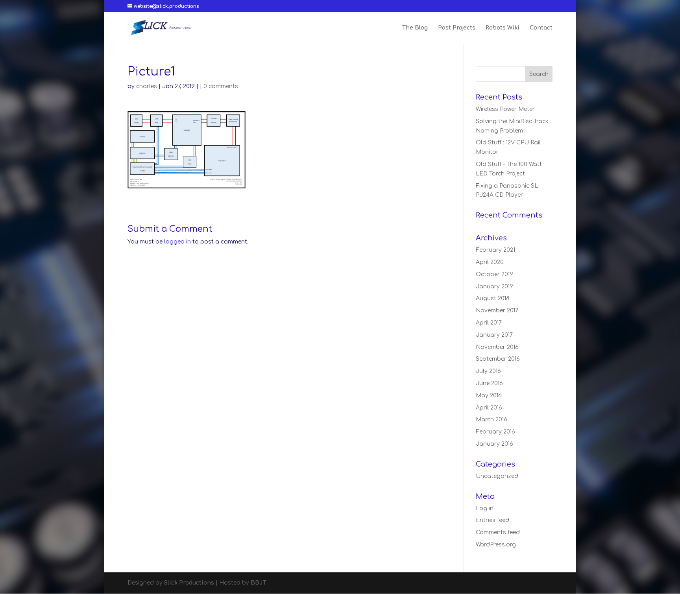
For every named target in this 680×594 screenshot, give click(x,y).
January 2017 (494, 335)
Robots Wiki (502, 28)
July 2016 (488, 371)
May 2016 (489, 395)
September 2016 (498, 359)
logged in (177, 242)
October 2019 (494, 274)
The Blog (415, 28)
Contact (541, 28)
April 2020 (490, 262)
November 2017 (497, 311)
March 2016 (491, 419)
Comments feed (498, 532)
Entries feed (492, 520)
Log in (484, 508)
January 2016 (494, 444)
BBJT (258, 583)
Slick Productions (189, 583)
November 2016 (497, 347)
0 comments (220, 86)
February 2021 (495, 250)
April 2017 (489, 323)
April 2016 (489, 408)
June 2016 (489, 383)
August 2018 (492, 298)
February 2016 (495, 432)
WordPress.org (496, 545)
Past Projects (456, 28)
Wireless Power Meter (505, 109)
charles (146, 86)
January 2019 (494, 287)
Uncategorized (497, 476)
